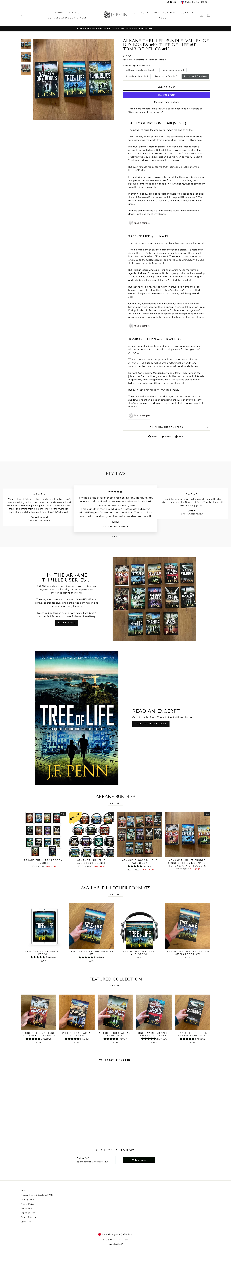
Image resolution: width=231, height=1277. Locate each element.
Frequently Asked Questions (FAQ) (37, 1195)
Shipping (140, 59)
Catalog (73, 12)
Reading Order (165, 12)
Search (24, 1190)
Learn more (67, 623)
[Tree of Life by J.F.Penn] (166, 326)
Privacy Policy (27, 1204)
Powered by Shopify (115, 1244)
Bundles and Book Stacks (67, 17)
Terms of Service (28, 1217)
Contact (187, 12)
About (163, 17)
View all (115, 803)
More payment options (166, 101)
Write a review (139, 1160)
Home (59, 12)
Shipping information (166, 427)
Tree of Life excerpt (151, 724)
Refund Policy (27, 1208)
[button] (135, 866)
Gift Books (142, 12)
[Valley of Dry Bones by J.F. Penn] (166, 223)
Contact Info (27, 1221)
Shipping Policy (28, 1212)
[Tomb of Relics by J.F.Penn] (139, 415)
